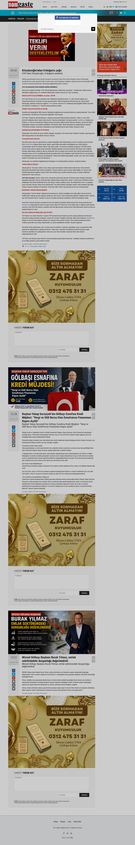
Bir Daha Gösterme (47, 29)
